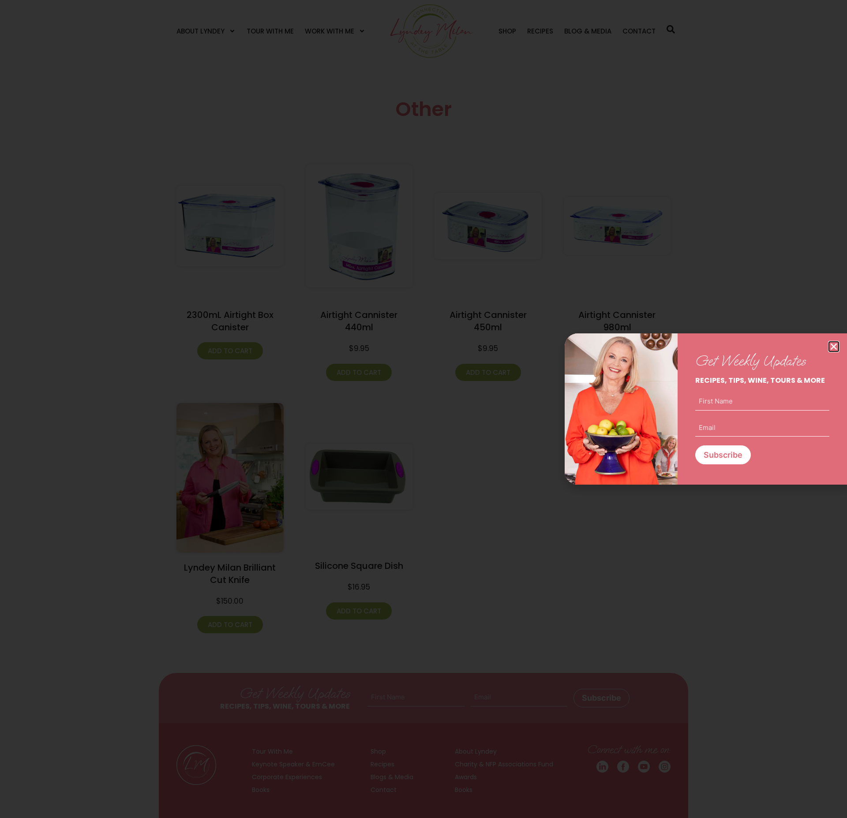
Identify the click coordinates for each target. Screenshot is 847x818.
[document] (423, 409)
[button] (833, 346)
